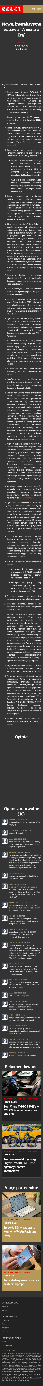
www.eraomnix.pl (26, 498)
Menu (35, 9)
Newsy (21, 42)
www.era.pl (11, 145)
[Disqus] (21, 771)
